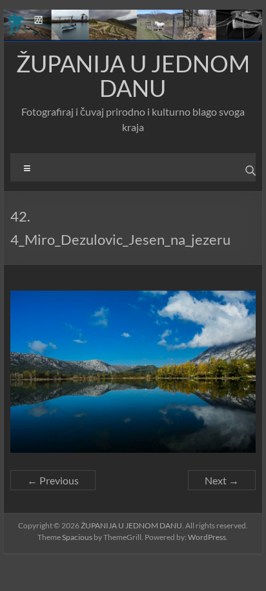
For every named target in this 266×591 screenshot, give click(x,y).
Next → (222, 480)
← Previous (53, 480)
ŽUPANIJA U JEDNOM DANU (133, 75)
